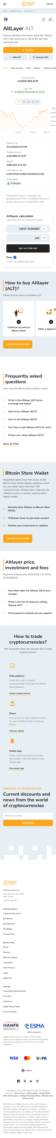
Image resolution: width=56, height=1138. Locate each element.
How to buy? (17, 68)
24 (19, 102)
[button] (28, 402)
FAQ (28, 68)
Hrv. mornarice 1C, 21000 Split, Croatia (13, 895)
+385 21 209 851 (10, 900)
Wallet (37, 68)
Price (5, 68)
